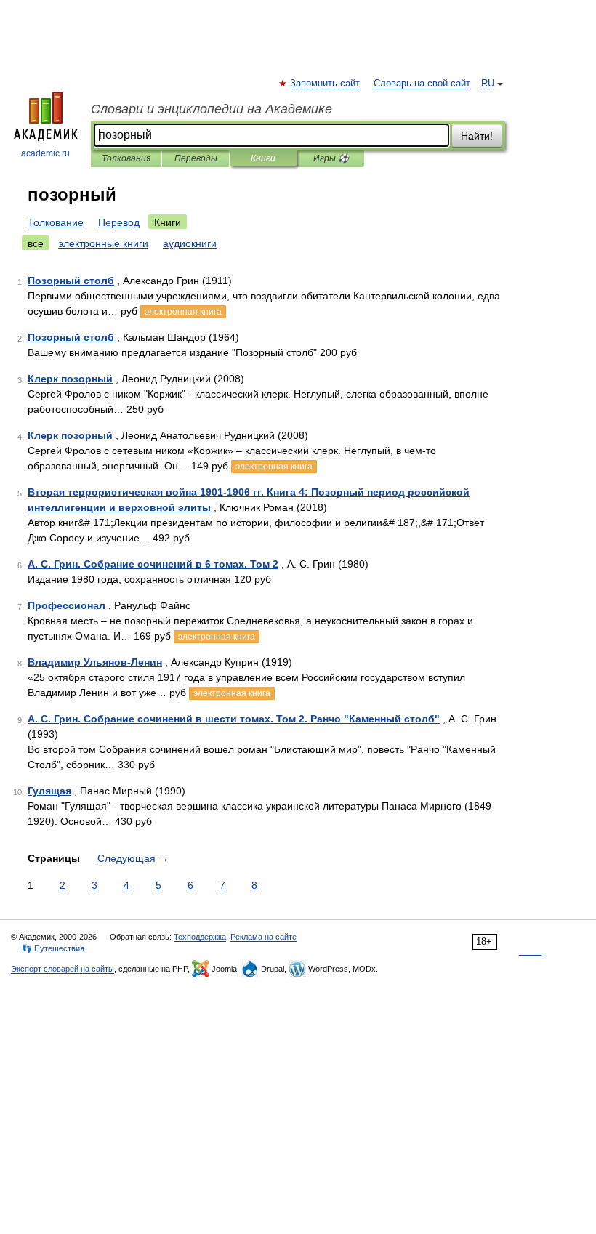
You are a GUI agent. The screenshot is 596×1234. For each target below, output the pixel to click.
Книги (263, 158)
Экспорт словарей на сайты (62, 968)
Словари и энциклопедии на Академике (211, 109)
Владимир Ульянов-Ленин (95, 662)
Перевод (119, 222)
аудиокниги (190, 243)
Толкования (126, 158)
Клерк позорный (70, 378)
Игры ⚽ (331, 158)
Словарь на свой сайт (422, 83)
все (36, 243)
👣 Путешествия (53, 948)
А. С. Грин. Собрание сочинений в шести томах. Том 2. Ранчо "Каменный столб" (234, 719)
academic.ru (45, 153)
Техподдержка (200, 936)
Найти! (477, 136)
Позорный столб (71, 280)
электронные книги (103, 243)
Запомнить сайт (325, 83)
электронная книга (183, 312)
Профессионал (66, 605)
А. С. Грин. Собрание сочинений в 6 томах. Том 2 (153, 564)
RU (487, 83)
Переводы (195, 158)
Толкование (56, 222)
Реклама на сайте (263, 936)
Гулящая (49, 791)
